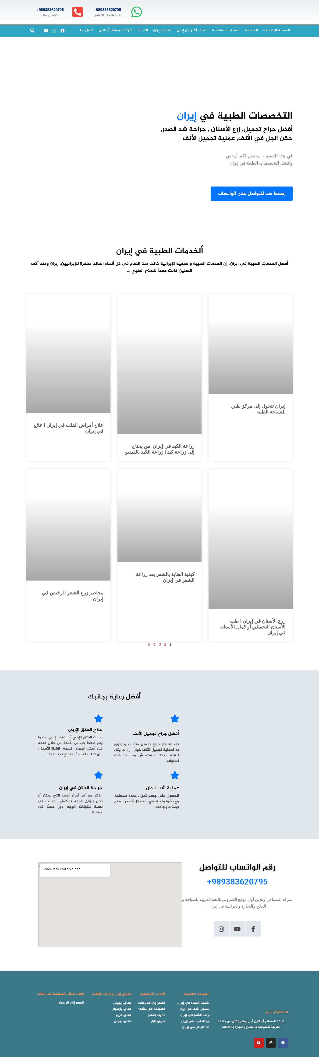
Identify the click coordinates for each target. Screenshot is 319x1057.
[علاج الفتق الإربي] (98, 718)
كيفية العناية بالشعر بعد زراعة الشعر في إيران (165, 577)
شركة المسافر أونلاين (115, 30)
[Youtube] (46, 31)
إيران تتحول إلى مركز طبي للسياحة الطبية (258, 409)
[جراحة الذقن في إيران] (98, 775)
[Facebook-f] (253, 929)
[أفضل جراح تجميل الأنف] (175, 718)
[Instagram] (54, 31)
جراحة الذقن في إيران (81, 788)
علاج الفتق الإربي (85, 730)
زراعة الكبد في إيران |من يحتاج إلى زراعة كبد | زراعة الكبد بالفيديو (160, 449)
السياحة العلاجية (225, 30)
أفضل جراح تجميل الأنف (155, 734)
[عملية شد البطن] (175, 775)
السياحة (251, 30)
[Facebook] (62, 31)
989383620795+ (107, 10)
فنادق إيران (162, 30)
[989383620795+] (136, 12)
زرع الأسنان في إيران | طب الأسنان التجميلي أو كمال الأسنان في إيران (253, 626)
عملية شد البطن (162, 788)
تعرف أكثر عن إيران (191, 30)
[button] (32, 31)
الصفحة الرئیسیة (276, 30)
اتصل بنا (86, 30)
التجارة (143, 30)
